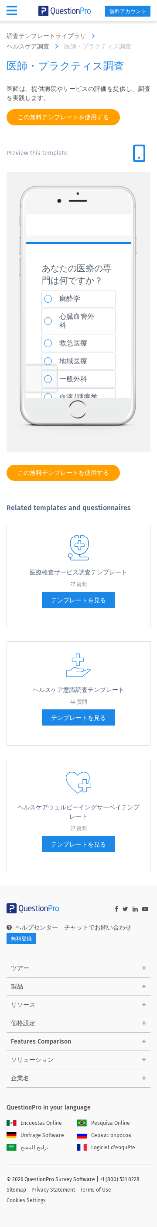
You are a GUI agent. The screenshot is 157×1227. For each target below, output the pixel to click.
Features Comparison (41, 1041)
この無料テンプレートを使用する (63, 117)
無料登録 (21, 939)
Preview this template (37, 153)
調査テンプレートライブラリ (47, 36)
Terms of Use (95, 1190)
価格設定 (23, 1023)
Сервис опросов (111, 1135)
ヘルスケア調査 (29, 46)
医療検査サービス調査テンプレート (78, 572)
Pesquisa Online (110, 1123)
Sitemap (16, 1190)
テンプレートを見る (78, 600)
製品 (17, 986)
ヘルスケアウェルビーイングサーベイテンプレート (78, 812)
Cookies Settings (26, 1200)
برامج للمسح (34, 1147)
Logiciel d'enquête (113, 1147)
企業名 (20, 1078)
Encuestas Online (41, 1123)
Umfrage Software (42, 1135)
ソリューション (32, 1060)
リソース (23, 1005)
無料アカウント (127, 11)
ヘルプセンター (36, 927)
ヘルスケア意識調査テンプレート (78, 690)
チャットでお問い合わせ (97, 927)
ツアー (20, 968)
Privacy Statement (53, 1190)
